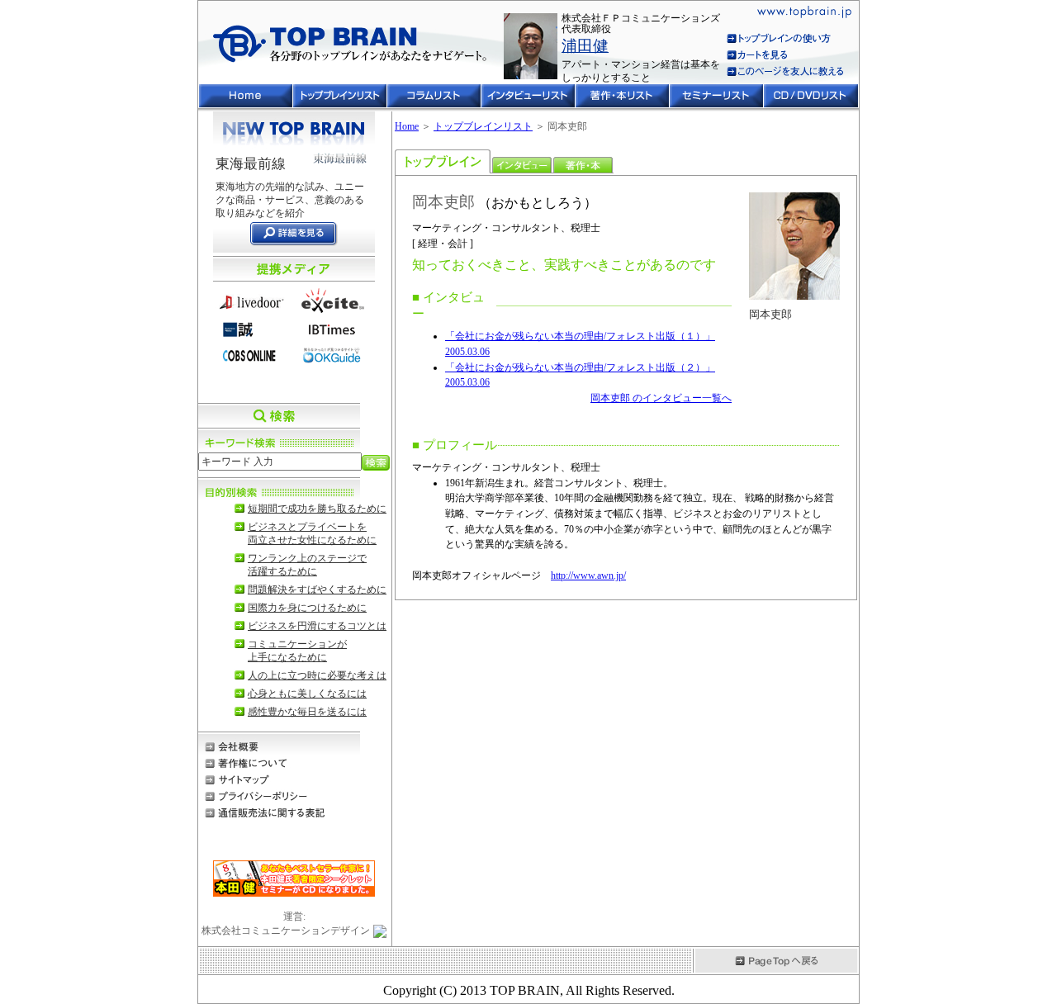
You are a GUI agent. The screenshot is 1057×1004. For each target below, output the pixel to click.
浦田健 (585, 45)
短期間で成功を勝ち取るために (317, 508)
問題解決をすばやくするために (317, 589)
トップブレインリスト (483, 126)
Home (407, 126)
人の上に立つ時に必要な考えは (317, 675)
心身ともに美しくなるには (307, 693)
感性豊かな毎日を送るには (307, 711)
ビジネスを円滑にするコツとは (317, 626)
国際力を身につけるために (307, 607)
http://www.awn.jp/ (588, 575)
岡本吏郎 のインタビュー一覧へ (661, 398)
